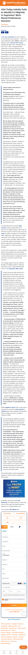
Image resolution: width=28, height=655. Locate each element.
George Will (4, 626)
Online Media (22, 634)
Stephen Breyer (13, 628)
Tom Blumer (4, 24)
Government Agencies (6, 639)
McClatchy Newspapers (18, 632)
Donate (23, 647)
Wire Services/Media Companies (9, 636)
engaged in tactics (10, 407)
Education (21, 636)
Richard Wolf (4, 628)
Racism (14, 630)
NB (19, 626)
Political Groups (5, 641)
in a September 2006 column (15, 268)
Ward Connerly (22, 628)
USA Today (14, 634)
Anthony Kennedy (5, 623)
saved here (11, 37)
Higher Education (12, 626)
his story (4, 37)
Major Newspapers (5, 643)
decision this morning (16, 42)
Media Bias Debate (18, 639)
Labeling (3, 634)
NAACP (9, 634)
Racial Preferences (5, 630)
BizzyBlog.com (14, 509)
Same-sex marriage (6, 632)
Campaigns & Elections (17, 623)
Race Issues (14, 641)
